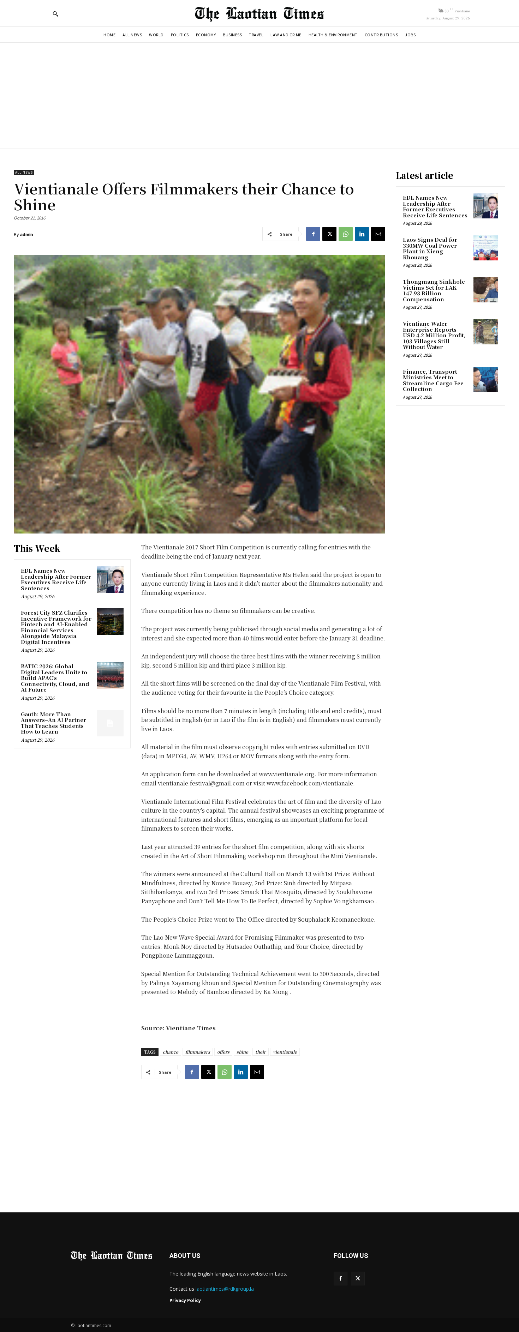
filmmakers (197, 1052)
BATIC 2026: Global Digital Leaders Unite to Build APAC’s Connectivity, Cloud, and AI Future (55, 677)
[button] (55, 13)
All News (24, 172)
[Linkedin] (362, 234)
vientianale (285, 1052)
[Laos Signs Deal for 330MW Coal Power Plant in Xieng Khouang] (485, 247)
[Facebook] (313, 234)
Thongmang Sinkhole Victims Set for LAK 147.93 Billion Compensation (434, 290)
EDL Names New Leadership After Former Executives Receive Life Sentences (56, 579)
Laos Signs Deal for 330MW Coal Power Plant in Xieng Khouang (430, 248)
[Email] (378, 234)
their (260, 1052)
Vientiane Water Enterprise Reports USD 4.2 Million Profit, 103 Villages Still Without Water (434, 335)
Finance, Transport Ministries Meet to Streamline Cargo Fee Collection (433, 380)
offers (223, 1052)
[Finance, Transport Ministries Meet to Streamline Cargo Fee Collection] (485, 379)
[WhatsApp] (346, 234)
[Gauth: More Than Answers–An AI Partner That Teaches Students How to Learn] (110, 723)
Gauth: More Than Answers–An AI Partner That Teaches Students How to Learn (53, 722)
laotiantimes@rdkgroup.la (225, 1288)
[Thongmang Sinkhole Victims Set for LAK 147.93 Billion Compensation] (485, 289)
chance (170, 1052)
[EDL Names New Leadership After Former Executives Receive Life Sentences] (110, 579)
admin (26, 234)
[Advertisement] (259, 95)
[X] (329, 234)
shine (242, 1052)
